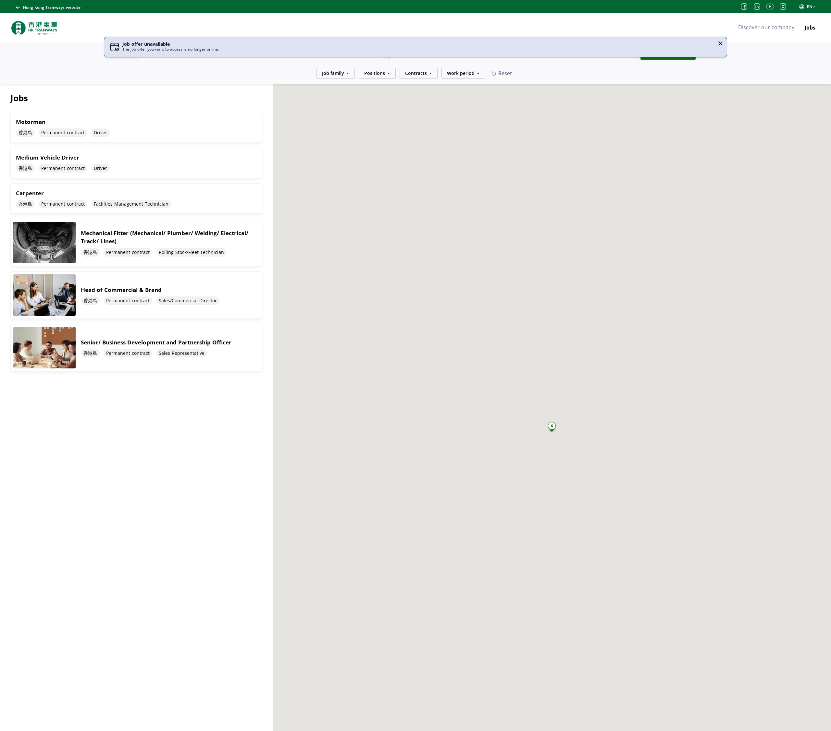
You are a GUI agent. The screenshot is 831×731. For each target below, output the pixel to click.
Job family (333, 73)
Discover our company (766, 27)
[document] (136, 127)
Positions (374, 73)
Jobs (810, 27)
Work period (461, 73)
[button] (720, 43)
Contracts (416, 73)
